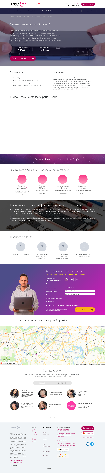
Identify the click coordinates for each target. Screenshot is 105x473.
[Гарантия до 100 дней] (42, 179)
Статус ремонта (88, 428)
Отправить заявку (84, 309)
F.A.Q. (44, 444)
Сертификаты (45, 4)
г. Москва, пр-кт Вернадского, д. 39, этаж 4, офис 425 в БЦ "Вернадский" (66, 434)
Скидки (36, 4)
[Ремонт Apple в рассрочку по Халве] (87, 468)
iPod (35, 441)
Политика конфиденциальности (16, 462)
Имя (47, 284)
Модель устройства (52, 291)
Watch (35, 439)
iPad (35, 432)
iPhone (35, 430)
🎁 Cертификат (88, 433)
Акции (30, 4)
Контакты (58, 4)
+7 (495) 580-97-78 (63, 440)
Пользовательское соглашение (16, 460)
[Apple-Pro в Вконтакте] (87, 444)
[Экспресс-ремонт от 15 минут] (62, 179)
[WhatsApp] (77, 279)
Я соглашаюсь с (63, 305)
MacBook (36, 434)
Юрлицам (52, 4)
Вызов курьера (46, 446)
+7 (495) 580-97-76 (63, 430)
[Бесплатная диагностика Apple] (22, 179)
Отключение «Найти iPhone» (88, 437)
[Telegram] (72, 279)
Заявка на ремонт (54, 271)
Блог (44, 442)
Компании (61, 383)
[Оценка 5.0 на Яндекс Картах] (63, 450)
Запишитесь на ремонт (23, 58)
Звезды (42, 383)
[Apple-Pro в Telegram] (92, 444)
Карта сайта (45, 455)
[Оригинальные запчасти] (83, 179)
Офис (47, 295)
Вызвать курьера (88, 4)
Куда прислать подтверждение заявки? (53, 279)
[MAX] (67, 279)
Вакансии (45, 449)
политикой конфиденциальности (68, 305)
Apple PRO (18, 4)
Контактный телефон (52, 288)
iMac (35, 436)
